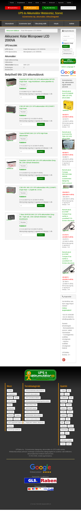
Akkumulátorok (9, 24)
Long (62, 419)
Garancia (10, 415)
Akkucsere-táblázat (12, 31)
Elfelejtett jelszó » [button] (68, 53)
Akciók (37, 2)
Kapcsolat (61, 2)
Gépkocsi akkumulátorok (32, 419)
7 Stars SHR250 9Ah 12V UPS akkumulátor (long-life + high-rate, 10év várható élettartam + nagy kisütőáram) (37, 216)
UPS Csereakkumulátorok (33, 397)
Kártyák (56, 24)
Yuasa (63, 444)
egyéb (69, 444)
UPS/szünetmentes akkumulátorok (35, 390)
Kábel (69, 408)
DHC (70, 401)
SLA (62, 433)
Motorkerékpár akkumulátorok (34, 415)
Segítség (10, 426)
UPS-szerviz (32, 8)
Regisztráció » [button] (67, 50)
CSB (71, 397)
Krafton (63, 412)
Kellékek (71, 24)
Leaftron (70, 412)
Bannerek (17, 419)
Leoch (70, 415)
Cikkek (44, 2)
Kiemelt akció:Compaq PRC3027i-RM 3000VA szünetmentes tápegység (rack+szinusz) (67, 176)
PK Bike (70, 426)
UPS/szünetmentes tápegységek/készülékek (37, 401)
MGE (68, 419)
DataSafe (63, 401)
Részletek (23, 85)
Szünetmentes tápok (25, 24)
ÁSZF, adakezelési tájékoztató (16, 422)
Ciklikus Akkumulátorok (32, 412)
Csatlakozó (64, 397)
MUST (67, 422)
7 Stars (63, 390)
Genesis (63, 408)
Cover (67, 394)
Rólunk (10, 419)
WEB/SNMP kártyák (31, 408)
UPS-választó (11, 401)
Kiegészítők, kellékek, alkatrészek (35, 422)
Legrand (63, 415)
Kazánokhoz (13, 8)
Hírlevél (30, 2)
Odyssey (63, 426)
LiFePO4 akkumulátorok (32, 394)
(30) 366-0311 (50, 8)
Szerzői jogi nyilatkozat (14, 429)
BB (62, 394)
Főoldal (12, 2)
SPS (67, 433)
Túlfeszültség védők (40, 24)
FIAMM (69, 405)
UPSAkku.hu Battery (66, 440)
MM (62, 422)
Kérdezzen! (52, 2)
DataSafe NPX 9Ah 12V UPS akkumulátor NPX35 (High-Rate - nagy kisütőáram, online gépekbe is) (37, 80)
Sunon (63, 437)
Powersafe (64, 429)
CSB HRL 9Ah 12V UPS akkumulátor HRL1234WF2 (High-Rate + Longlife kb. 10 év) (37, 188)
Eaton (62, 405)
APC (69, 390)
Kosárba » (41, 97)
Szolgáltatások (21, 2)
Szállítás (69, 2)
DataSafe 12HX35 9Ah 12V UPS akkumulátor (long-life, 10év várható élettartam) (37, 161)
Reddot (71, 429)
